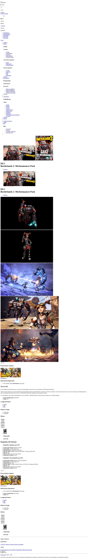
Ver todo (5, 76)
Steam (7, 62)
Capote (7, 107)
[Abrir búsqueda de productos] (1, 6)
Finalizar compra (4, 13)
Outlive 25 (8, 113)
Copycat (8, 108)
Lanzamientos (9, 53)
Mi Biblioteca (6, 32)
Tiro (7, 74)
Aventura (8, 71)
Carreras (8, 130)
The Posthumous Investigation (12, 114)
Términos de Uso (8, 549)
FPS (4, 405)
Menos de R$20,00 (10, 89)
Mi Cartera (5, 36)
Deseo (2, 362)
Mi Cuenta (5, 37)
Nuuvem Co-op (9, 132)
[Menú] (1, 1)
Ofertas (7, 52)
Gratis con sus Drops (10, 92)
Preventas (8, 54)
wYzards (8, 116)
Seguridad (21, 544)
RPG (7, 73)
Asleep (7, 104)
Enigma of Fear (9, 109)
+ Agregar (3, 25)
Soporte (2, 549)
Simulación (8, 75)
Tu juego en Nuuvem (10, 131)
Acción (7, 70)
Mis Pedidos (6, 35)
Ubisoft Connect (9, 65)
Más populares (9, 55)
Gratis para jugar (9, 57)
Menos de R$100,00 (10, 91)
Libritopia (8, 112)
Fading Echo (9, 111)
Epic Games (8, 63)
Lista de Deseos (6, 34)
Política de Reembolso (17, 549)
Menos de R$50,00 (10, 90)
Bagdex (8, 106)
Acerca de (8, 129)
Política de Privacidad (27, 549)
